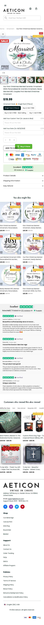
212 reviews (25, 310)
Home (2, 29)
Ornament (10, 29)
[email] (16, 499)
